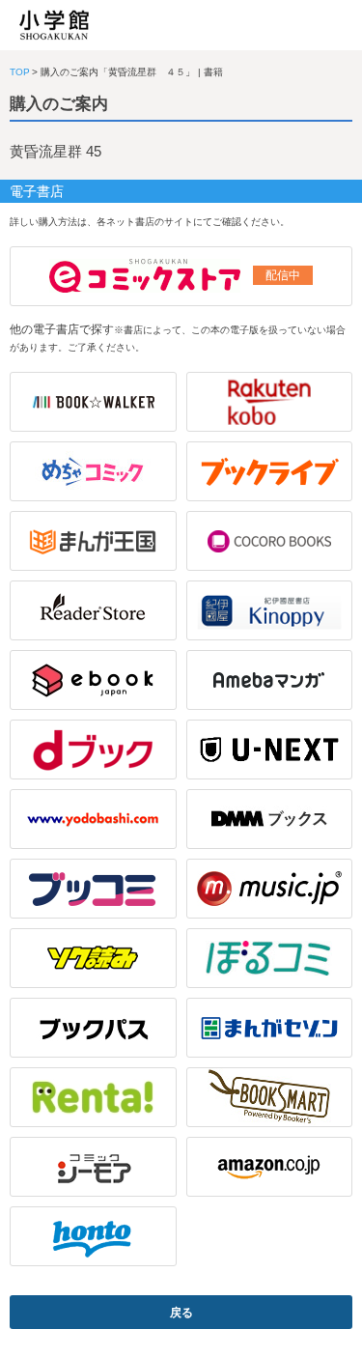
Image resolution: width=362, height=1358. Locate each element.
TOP (20, 72)
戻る (181, 1312)
